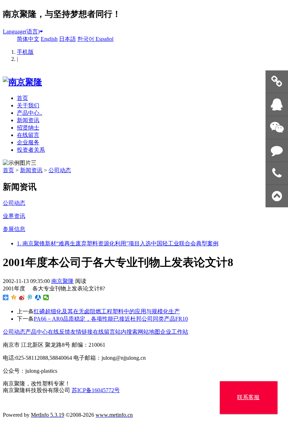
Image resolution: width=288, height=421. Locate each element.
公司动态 (59, 170)
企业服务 (28, 142)
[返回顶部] (277, 196)
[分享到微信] (46, 297)
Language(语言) (21, 31)
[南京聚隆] (22, 82)
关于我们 (28, 105)
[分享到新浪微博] (22, 297)
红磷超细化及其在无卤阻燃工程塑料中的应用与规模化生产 (107, 311)
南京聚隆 (62, 281)
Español (104, 39)
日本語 (67, 39)
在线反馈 (59, 332)
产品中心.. (29, 113)
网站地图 (149, 332)
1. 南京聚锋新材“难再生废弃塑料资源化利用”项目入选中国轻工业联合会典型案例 (117, 243)
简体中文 (28, 39)
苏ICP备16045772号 (96, 390)
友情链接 (81, 332)
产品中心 (36, 332)
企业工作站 (174, 332)
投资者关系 (31, 150)
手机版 (25, 52)
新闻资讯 (28, 120)
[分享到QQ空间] (14, 297)
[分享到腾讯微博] (30, 297)
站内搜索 (126, 332)
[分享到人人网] (38, 297)
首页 (22, 98)
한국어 (86, 39)
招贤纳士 (28, 128)
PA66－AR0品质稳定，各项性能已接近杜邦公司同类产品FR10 (111, 319)
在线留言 (28, 135)
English (49, 39)
